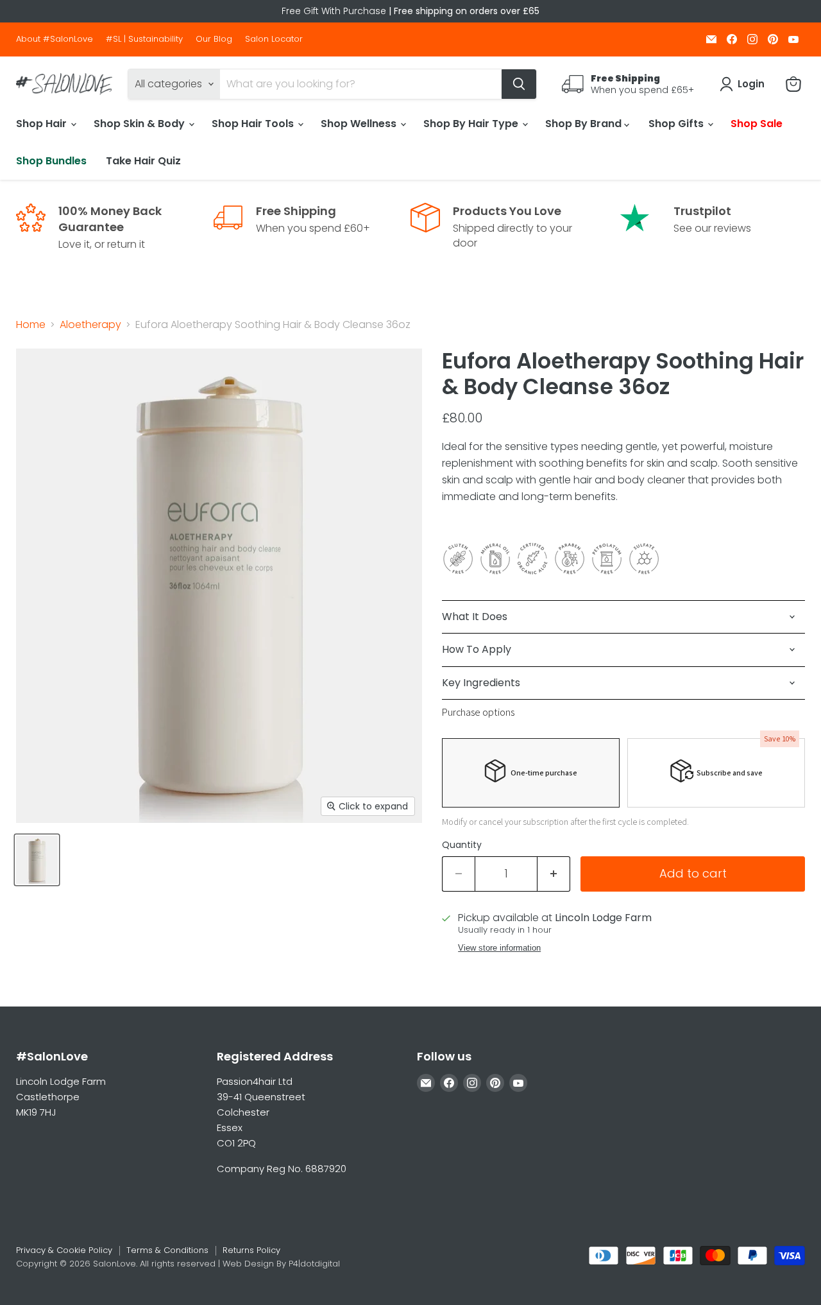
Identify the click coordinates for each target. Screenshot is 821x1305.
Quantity (462, 845)
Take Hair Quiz (143, 160)
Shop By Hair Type (472, 123)
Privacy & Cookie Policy (64, 1250)
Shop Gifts (677, 123)
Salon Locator (274, 39)
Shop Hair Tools (254, 123)
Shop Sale (757, 123)
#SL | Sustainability (144, 39)
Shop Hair (42, 123)
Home (31, 325)
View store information (499, 948)
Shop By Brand (584, 123)
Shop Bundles (51, 160)
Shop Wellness (360, 123)
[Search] (519, 84)
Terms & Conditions (167, 1250)
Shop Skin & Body (140, 123)
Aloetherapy (90, 325)
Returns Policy (251, 1250)
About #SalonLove (54, 39)
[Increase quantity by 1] (553, 874)
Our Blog (214, 39)
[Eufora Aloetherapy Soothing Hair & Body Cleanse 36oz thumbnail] (37, 859)
